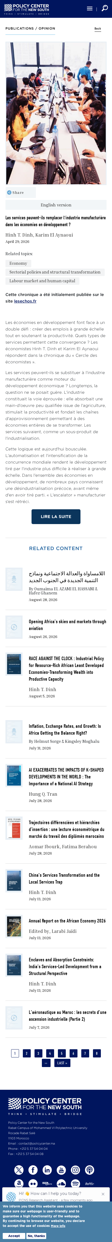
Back (98, 28)
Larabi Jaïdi (64, 931)
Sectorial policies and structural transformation (55, 271)
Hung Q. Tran (43, 794)
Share (18, 192)
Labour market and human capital (42, 280)
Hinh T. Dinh (19, 235)
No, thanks (36, 1236)
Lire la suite (56, 516)
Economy (18, 263)
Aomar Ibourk (44, 846)
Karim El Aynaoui (54, 235)
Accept (14, 1236)
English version (56, 205)
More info (58, 1225)
